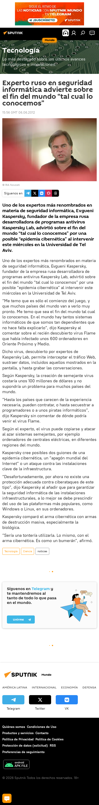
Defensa (89, 687)
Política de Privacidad (18, 739)
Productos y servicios (18, 733)
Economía (69, 687)
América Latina (14, 687)
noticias (42, 551)
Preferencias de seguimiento (23, 752)
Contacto (42, 733)
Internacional (44, 687)
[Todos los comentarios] (7, 798)
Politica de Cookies (49, 739)
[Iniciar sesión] (73, 32)
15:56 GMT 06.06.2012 (18, 112)
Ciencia (27, 551)
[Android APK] (16, 765)
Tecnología (10, 551)
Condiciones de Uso (41, 727)
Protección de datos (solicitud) (25, 745)
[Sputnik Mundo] (13, 35)
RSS (53, 745)
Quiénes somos (13, 727)
